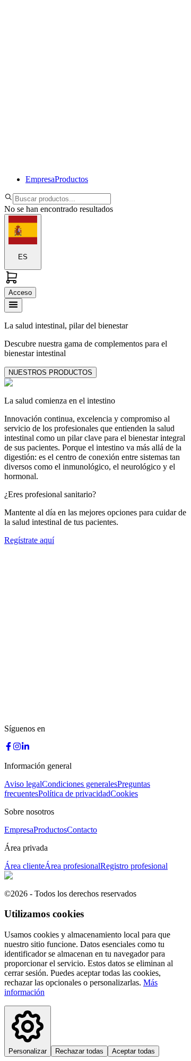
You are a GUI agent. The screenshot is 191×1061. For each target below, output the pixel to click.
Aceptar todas (133, 1051)
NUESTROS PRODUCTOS (50, 372)
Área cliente (24, 865)
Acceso (20, 293)
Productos (71, 179)
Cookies (124, 793)
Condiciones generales (79, 783)
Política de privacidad (74, 793)
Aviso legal (23, 783)
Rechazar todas (79, 1051)
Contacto (82, 829)
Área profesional (72, 865)
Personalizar (27, 1051)
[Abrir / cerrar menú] (13, 305)
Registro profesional (134, 865)
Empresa (40, 179)
